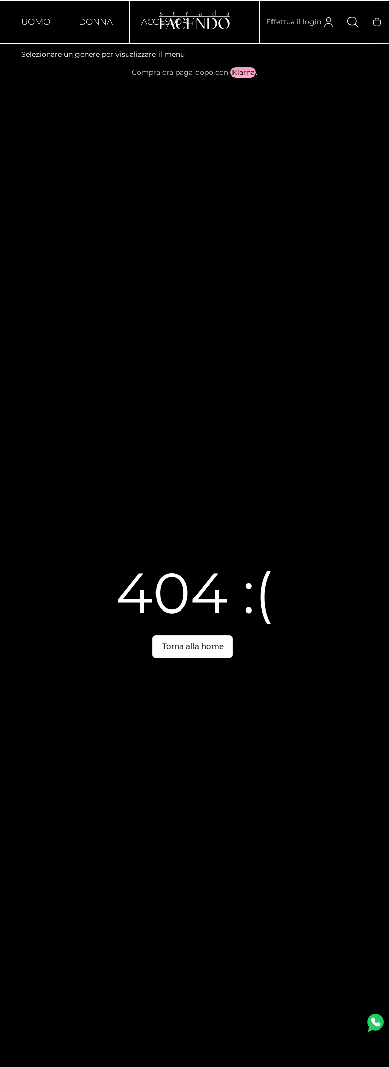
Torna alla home (193, 646)
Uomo (35, 22)
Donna (96, 22)
